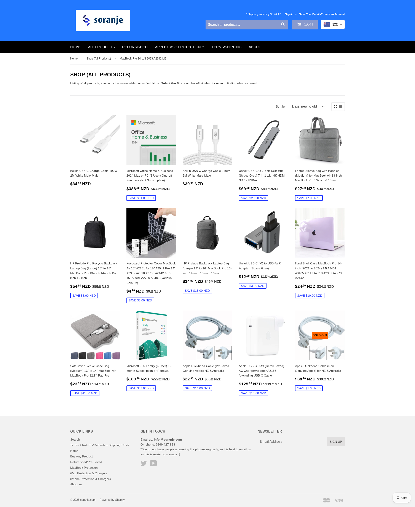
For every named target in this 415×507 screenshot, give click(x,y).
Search (75, 439)
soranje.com (88, 499)
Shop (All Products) (98, 58)
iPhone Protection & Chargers (90, 479)
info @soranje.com (168, 439)
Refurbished (135, 47)
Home (75, 47)
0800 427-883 (165, 444)
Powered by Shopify (112, 499)
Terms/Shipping (226, 47)
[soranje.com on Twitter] (143, 465)
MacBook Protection (84, 467)
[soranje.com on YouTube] (153, 465)
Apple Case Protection (178, 47)
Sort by (281, 106)
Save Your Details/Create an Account (322, 14)
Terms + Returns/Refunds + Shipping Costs (99, 445)
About (255, 47)
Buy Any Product (81, 456)
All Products (101, 47)
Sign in (289, 14)
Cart (308, 24)
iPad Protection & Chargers (88, 473)
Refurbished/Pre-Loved (86, 462)
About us (76, 484)
